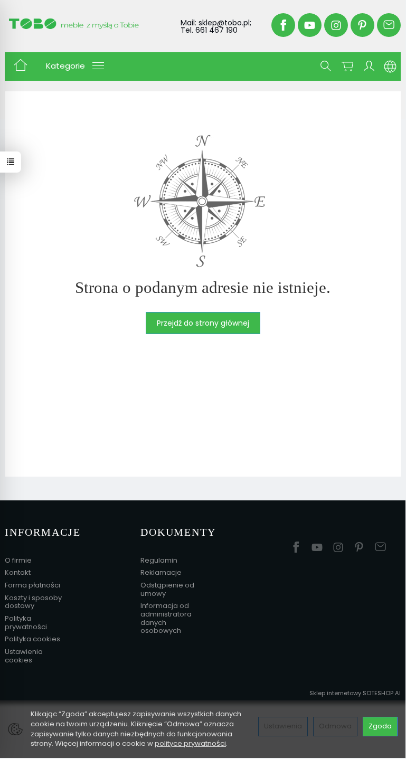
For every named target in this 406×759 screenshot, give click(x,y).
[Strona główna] (84, 23)
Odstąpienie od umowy (167, 589)
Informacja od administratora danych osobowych (166, 618)
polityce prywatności (190, 743)
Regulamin (158, 560)
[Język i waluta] (390, 66)
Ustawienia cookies (24, 656)
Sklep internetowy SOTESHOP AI (355, 693)
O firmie (18, 560)
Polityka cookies (32, 639)
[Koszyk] (347, 66)
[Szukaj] (326, 66)
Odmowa (335, 726)
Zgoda (380, 726)
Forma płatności (32, 585)
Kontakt (18, 572)
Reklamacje (161, 572)
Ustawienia (283, 726)
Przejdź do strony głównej (203, 323)
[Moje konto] (369, 66)
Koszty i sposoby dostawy (33, 602)
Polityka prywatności (26, 622)
